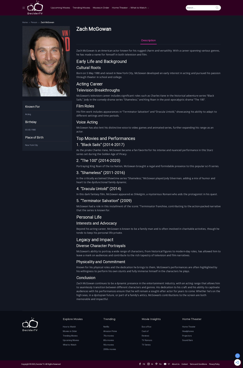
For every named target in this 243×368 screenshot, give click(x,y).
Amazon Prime (110, 331)
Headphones (188, 331)
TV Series (146, 345)
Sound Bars (187, 340)
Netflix (106, 326)
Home (25, 22)
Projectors (187, 335)
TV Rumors (147, 340)
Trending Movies (81, 7)
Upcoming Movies (60, 7)
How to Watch (69, 326)
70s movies (108, 335)
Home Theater (120, 7)
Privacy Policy (214, 364)
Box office (146, 326)
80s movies (108, 340)
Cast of (145, 331)
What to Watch (138, 7)
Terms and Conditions (198, 364)
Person (34, 22)
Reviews (145, 335)
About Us (175, 364)
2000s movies (109, 349)
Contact (185, 364)
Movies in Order (101, 7)
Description (148, 40)
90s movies (108, 345)
